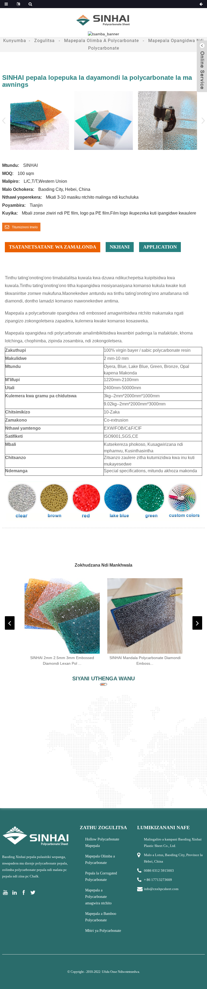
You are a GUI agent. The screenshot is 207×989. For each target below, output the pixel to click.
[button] (201, 120)
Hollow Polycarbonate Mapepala (102, 842)
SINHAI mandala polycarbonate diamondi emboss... (145, 661)
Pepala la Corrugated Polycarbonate (101, 876)
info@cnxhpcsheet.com (161, 889)
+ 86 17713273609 (158, 880)
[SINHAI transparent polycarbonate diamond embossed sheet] (145, 616)
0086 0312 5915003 (159, 871)
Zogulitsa (44, 40)
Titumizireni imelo (25, 227)
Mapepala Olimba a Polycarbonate (101, 40)
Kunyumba (14, 40)
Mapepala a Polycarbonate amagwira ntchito (98, 896)
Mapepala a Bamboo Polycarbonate (100, 917)
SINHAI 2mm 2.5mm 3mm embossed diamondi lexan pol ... (62, 661)
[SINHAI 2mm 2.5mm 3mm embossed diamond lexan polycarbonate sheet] (62, 616)
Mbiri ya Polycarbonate (103, 931)
